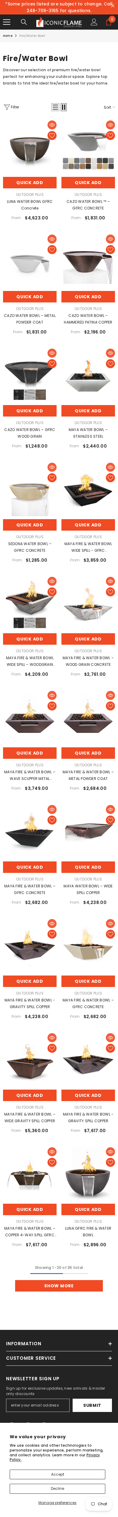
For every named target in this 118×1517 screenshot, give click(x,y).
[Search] (24, 22)
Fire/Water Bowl (32, 36)
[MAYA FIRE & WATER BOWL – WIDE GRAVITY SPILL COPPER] (30, 1060)
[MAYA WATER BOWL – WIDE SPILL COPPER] (88, 831)
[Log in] (94, 22)
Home (7, 36)
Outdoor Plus (30, 194)
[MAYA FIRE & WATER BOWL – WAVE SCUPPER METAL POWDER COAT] (30, 717)
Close (112, 6)
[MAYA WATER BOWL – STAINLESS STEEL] (88, 375)
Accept (57, 1474)
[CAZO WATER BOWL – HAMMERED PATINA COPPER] (88, 261)
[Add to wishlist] (52, 135)
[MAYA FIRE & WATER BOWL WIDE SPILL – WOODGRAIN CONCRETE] (30, 603)
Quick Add (29, 183)
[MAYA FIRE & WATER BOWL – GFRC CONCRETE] (30, 831)
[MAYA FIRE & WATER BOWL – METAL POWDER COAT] (88, 717)
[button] (55, 107)
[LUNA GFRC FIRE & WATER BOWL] (88, 1174)
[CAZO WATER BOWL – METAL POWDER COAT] (30, 261)
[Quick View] (52, 124)
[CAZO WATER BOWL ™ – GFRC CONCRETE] (88, 147)
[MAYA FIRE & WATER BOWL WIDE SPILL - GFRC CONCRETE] (88, 489)
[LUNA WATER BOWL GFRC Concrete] (30, 147)
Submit (92, 1405)
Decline (57, 1488)
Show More (59, 1286)
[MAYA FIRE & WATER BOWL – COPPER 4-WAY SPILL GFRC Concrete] (30, 1174)
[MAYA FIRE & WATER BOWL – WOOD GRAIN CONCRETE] (88, 603)
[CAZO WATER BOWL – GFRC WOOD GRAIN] (30, 375)
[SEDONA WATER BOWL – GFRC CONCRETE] (30, 489)
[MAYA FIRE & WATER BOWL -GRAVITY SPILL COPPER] (30, 945)
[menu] (6, 22)
